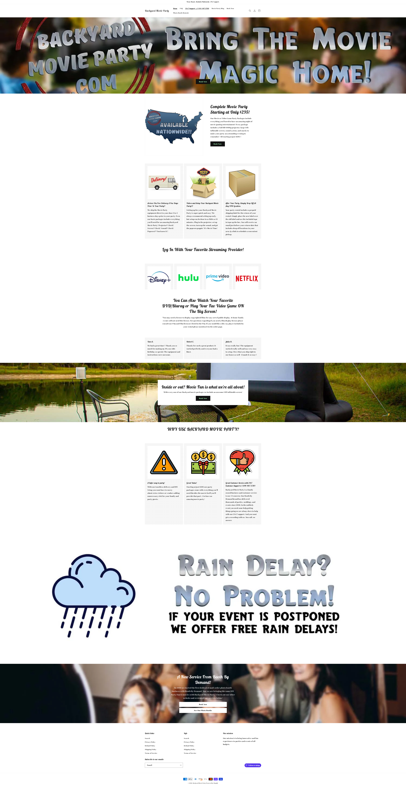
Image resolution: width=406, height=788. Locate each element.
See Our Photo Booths (203, 710)
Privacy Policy (150, 742)
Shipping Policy (150, 749)
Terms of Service (151, 753)
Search (147, 738)
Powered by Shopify (212, 783)
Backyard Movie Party (199, 783)
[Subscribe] (180, 765)
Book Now (203, 82)
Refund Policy (150, 746)
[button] (250, 10)
